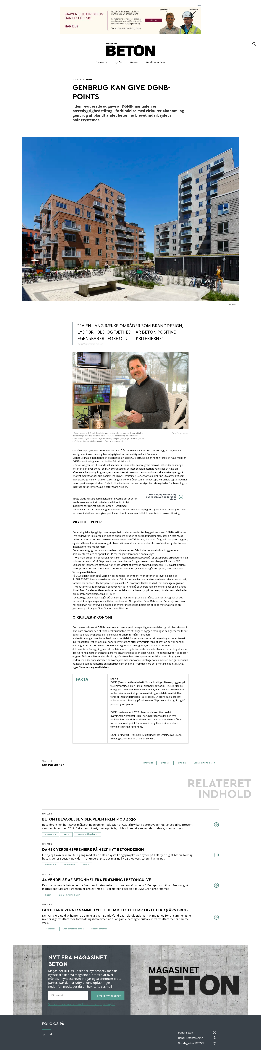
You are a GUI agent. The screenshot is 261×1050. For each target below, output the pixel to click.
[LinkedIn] (44, 1035)
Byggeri (165, 763)
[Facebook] (51, 1035)
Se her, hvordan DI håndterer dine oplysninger (81, 1004)
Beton (66, 834)
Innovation (148, 763)
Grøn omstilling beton (204, 763)
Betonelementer (99, 929)
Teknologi (181, 763)
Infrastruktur (69, 865)
